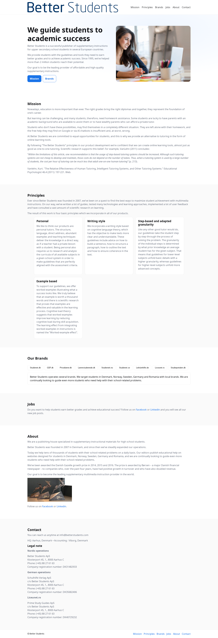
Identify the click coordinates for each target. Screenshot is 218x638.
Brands (159, 7)
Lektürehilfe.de (142, 368)
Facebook (141, 409)
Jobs (168, 7)
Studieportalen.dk (178, 368)
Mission (135, 7)
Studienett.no (107, 368)
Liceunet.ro (159, 368)
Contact (186, 7)
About (176, 7)
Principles (147, 7)
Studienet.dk (35, 368)
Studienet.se (124, 368)
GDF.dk (50, 368)
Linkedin (155, 409)
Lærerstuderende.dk (86, 368)
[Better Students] (72, 7)
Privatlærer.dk (66, 368)
